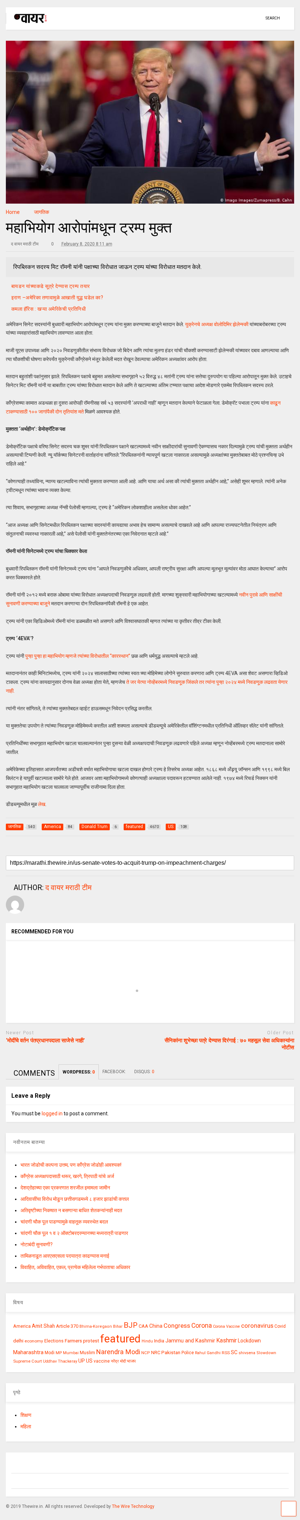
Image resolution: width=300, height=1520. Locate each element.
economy (34, 1341)
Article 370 (67, 1326)
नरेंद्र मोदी (118, 1361)
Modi (50, 1352)
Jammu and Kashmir (190, 1341)
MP (59, 1352)
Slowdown (266, 1352)
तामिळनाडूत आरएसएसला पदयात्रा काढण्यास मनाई (64, 1256)
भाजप (131, 1361)
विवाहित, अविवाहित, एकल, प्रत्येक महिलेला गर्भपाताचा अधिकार (75, 1267)
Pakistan (170, 1352)
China (155, 1326)
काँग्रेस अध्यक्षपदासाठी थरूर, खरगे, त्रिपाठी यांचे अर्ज (67, 1176)
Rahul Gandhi (208, 1352)
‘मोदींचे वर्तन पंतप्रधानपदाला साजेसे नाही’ (45, 1040)
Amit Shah (43, 1326)
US (89, 1361)
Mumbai (71, 1352)
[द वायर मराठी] (27, 24)
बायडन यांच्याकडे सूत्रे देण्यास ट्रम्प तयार (50, 286)
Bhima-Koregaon (95, 1326)
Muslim (87, 1352)
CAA (143, 1326)
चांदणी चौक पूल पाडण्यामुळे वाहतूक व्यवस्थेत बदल (64, 1222)
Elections (54, 1341)
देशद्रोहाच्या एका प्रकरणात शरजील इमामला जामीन (65, 1188)
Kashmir (226, 1340)
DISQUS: (144, 1071)
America (22, 1326)
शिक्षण (25, 1415)
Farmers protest (82, 1341)
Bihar (118, 1326)
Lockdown (249, 1341)
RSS (226, 1352)
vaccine (102, 1361)
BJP (131, 1325)
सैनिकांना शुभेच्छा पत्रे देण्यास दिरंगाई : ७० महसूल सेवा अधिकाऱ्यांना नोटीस (229, 1044)
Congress (177, 1325)
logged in (52, 1113)
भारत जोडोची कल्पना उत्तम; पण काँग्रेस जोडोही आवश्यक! (70, 1165)
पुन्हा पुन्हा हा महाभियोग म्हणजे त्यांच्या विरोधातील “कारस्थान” (77, 656)
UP (81, 1361)
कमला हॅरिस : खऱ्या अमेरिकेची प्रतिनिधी (48, 309)
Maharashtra (28, 1352)
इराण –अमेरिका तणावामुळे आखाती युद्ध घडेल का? (57, 297)
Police (187, 1352)
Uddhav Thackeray (60, 1361)
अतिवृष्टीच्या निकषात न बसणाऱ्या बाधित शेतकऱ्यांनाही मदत (71, 1210)
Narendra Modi (118, 1352)
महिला (25, 1426)
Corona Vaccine (226, 1326)
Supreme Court (27, 1361)
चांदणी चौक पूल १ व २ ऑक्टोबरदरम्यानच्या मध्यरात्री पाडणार (74, 1233)
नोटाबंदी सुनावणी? (36, 1244)
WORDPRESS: (79, 1072)
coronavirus (257, 1325)
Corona (201, 1325)
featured (120, 1339)
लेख (41, 804)
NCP (145, 1352)
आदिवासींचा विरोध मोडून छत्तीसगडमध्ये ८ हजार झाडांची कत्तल (74, 1199)
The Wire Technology (133, 1506)
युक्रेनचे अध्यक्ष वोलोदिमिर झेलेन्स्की (216, 324)
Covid (280, 1326)
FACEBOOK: (114, 1071)
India (159, 1341)
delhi (18, 1341)
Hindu (147, 1341)
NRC (155, 1352)
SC (234, 1352)
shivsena (247, 1352)
